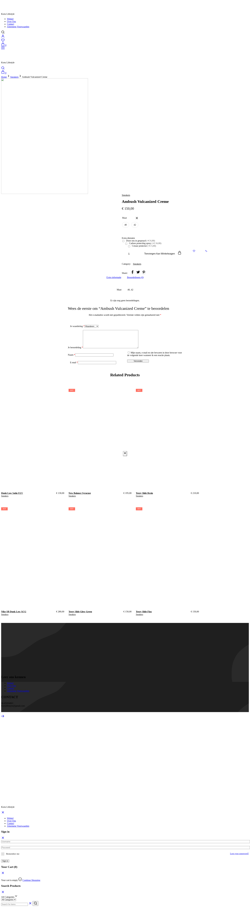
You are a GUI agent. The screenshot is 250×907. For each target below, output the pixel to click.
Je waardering (77, 326)
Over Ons (11, 21)
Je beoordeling (75, 347)
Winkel (10, 19)
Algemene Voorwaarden (18, 26)
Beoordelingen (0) (135, 277)
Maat (124, 218)
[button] (125, 224)
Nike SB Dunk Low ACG (13, 611)
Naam (71, 355)
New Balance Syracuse (80, 493)
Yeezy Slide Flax (144, 611)
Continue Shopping (31, 880)
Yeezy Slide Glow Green (80, 611)
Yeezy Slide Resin (144, 493)
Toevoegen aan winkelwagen (159, 253)
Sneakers (14, 77)
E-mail (74, 362)
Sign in (5, 861)
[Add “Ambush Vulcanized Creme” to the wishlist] (194, 251)
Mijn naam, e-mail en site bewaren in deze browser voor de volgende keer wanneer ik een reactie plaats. (154, 353)
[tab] (114, 277)
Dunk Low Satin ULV (12, 493)
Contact (10, 24)
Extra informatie (113, 277)
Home (4, 77)
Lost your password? (239, 853)
